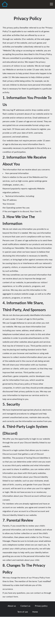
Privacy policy (41, 606)
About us (12, 606)
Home (35, 612)
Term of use (22, 612)
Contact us (25, 606)
